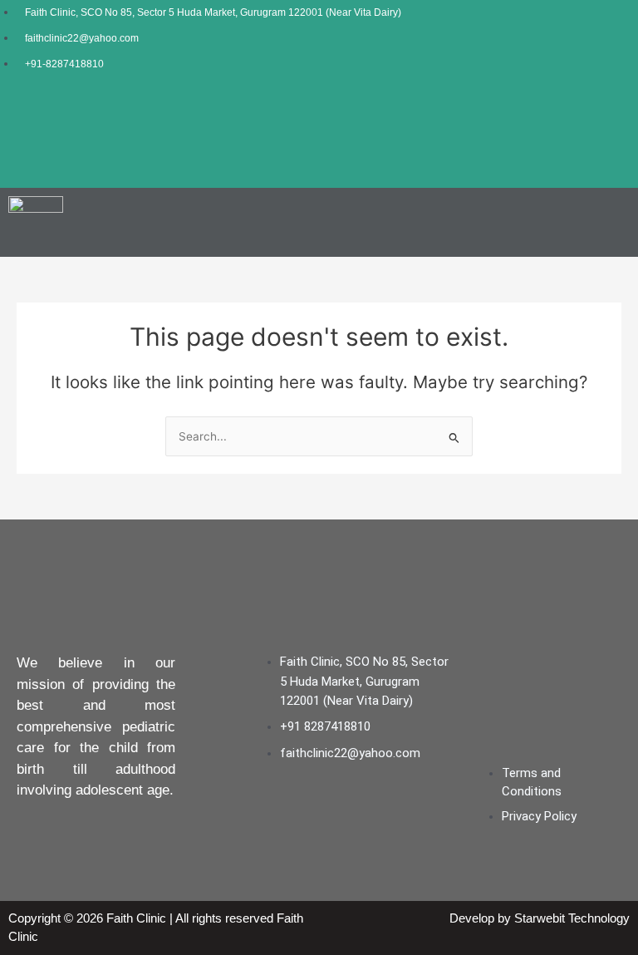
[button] (623, 223)
